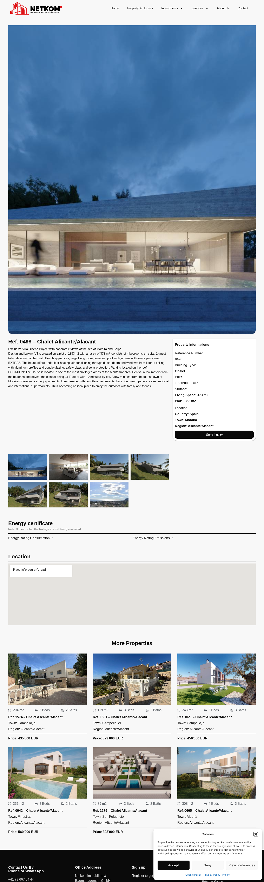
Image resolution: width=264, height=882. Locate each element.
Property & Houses (140, 8)
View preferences (242, 865)
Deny (208, 865)
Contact (243, 8)
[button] (256, 834)
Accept (173, 865)
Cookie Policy (193, 874)
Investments (169, 8)
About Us (223, 8)
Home (115, 8)
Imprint (226, 874)
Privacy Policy (212, 874)
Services (197, 8)
